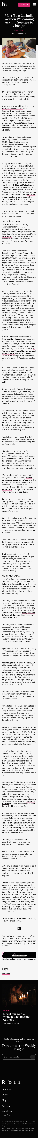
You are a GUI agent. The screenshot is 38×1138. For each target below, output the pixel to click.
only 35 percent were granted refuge (17, 478)
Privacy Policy (14, 1130)
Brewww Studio (10, 1128)
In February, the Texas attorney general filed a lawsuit (19, 351)
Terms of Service (25, 1130)
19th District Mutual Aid (21, 185)
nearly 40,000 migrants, (12, 108)
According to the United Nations (16, 663)
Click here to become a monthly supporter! (19, 959)
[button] (6, 1006)
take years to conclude (17, 492)
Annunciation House (11, 339)
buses (30, 118)
